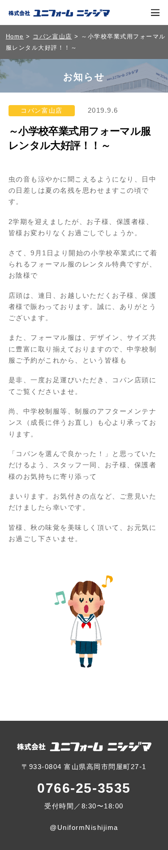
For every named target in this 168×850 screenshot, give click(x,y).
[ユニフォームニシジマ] (59, 13)
